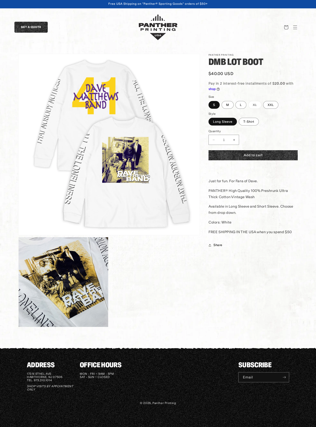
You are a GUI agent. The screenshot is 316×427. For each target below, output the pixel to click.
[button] (295, 27)
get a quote (31, 27)
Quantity (215, 131)
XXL (271, 105)
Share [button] (217, 245)
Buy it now (253, 167)
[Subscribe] (284, 377)
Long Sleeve (222, 122)
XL (257, 106)
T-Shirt (248, 122)
